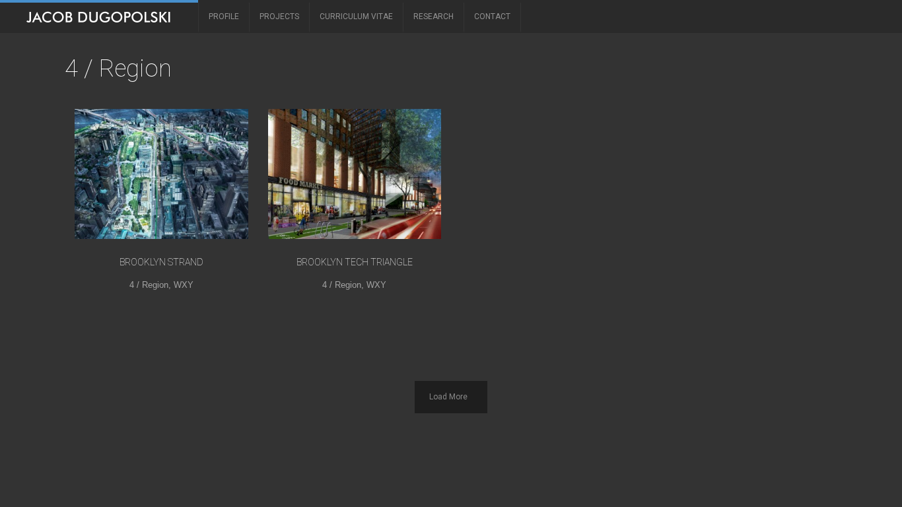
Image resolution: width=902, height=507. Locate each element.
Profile (224, 16)
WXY (183, 285)
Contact (492, 16)
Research (433, 16)
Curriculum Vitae (356, 16)
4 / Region (148, 285)
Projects (279, 16)
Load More (448, 396)
